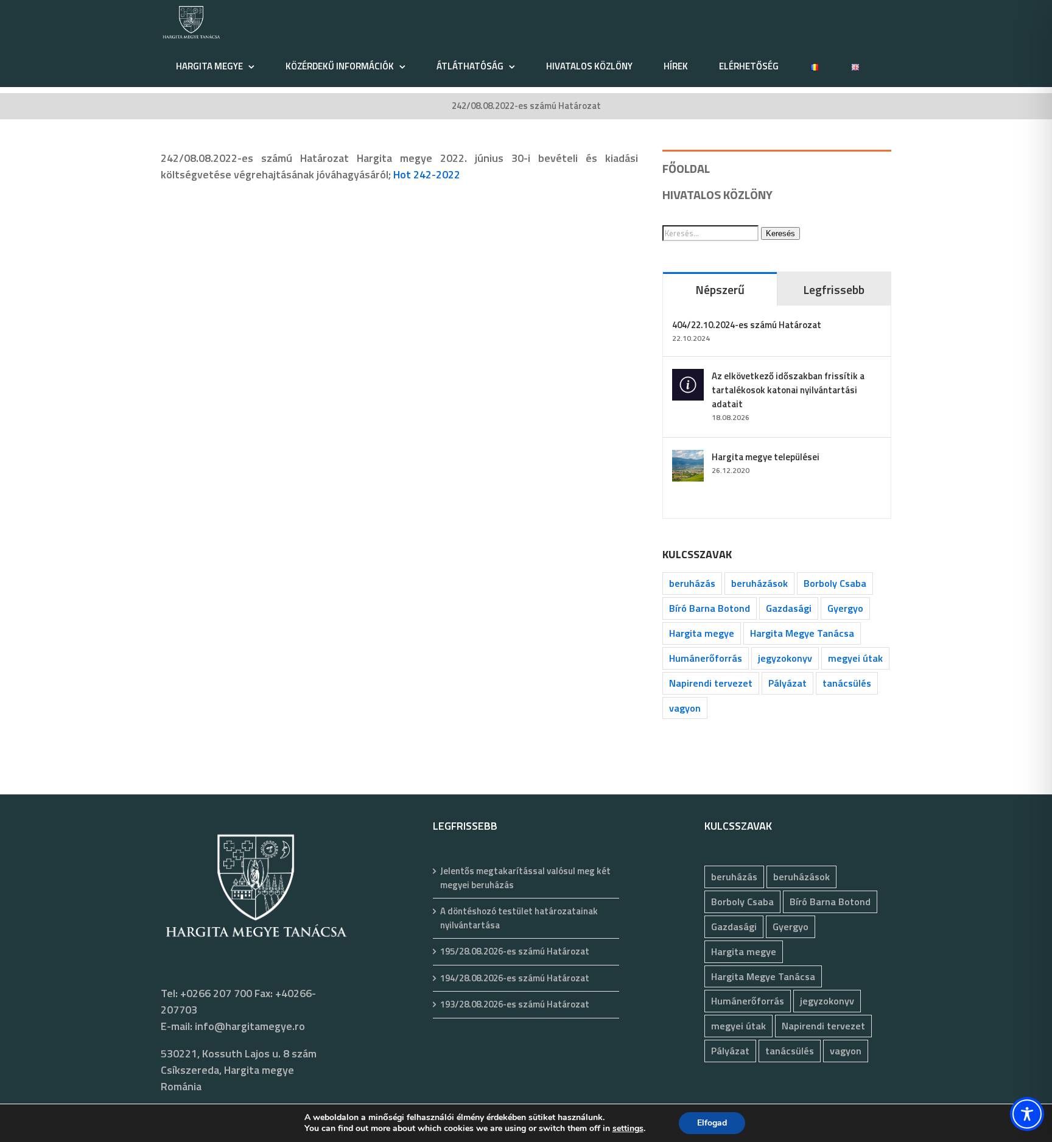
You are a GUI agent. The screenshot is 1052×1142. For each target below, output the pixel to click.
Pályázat (787, 683)
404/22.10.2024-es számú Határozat (746, 325)
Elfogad (712, 1123)
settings (627, 1128)
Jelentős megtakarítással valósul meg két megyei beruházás (525, 878)
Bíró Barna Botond (709, 608)
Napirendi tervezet (710, 683)
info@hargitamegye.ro (250, 1026)
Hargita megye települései (765, 457)
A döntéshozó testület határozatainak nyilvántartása (519, 918)
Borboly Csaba (835, 583)
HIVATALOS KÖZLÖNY (717, 194)
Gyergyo (845, 608)
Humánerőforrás (705, 658)
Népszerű (720, 289)
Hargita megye (701, 633)
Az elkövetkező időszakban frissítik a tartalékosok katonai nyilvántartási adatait (788, 390)
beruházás (692, 583)
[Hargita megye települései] (688, 458)
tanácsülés (846, 683)
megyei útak (855, 658)
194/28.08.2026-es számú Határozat (514, 978)
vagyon (685, 708)
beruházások (759, 583)
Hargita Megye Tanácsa (802, 633)
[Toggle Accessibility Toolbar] (1027, 1114)
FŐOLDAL (686, 168)
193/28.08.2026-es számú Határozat (514, 1004)
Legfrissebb (833, 289)
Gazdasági (789, 608)
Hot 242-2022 (426, 174)
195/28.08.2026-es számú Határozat (514, 951)
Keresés (780, 233)
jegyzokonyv (785, 658)
